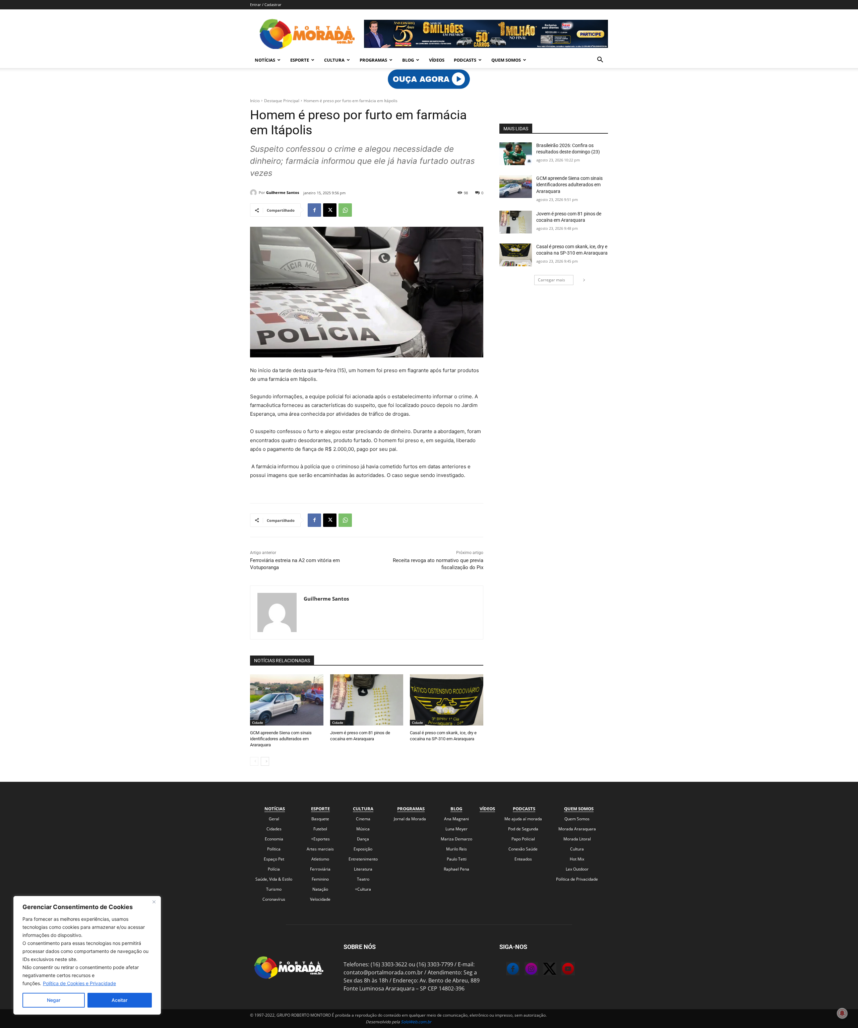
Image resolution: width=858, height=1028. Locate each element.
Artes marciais (320, 849)
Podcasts (465, 60)
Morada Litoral (577, 839)
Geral (274, 819)
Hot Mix (577, 859)
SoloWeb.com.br (416, 1022)
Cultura (334, 60)
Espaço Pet (274, 859)
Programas (373, 60)
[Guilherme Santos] (254, 192)
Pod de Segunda (523, 829)
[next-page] (265, 761)
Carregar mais (551, 280)
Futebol (320, 829)
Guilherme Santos (282, 192)
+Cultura (363, 889)
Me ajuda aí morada (523, 819)
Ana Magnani (456, 819)
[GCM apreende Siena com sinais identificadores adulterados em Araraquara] (286, 700)
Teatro (363, 879)
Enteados (523, 859)
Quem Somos (506, 60)
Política (274, 849)
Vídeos (436, 60)
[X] (329, 210)
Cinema (363, 819)
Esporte (299, 60)
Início (255, 101)
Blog (408, 60)
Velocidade (320, 899)
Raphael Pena (456, 869)
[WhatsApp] (345, 210)
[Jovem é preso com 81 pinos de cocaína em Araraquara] (367, 700)
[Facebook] (314, 210)
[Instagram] (524, 969)
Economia (274, 839)
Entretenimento (363, 859)
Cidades (274, 829)
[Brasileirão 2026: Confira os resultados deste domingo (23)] (515, 153)
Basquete (320, 819)
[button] (600, 60)
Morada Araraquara (577, 829)
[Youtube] (561, 969)
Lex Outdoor (577, 869)
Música (363, 829)
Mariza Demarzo (456, 839)
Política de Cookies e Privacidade (79, 983)
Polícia (274, 869)
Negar (53, 1000)
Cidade (257, 722)
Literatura (363, 869)
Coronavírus (273, 899)
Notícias (265, 60)
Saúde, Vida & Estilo (273, 879)
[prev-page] (254, 761)
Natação (320, 889)
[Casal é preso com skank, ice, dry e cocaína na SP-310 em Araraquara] (446, 700)
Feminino (320, 879)
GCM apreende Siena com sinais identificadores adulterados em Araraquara (281, 738)
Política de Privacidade (577, 879)
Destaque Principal (281, 101)
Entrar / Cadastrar (266, 4)
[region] (87, 955)
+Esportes (320, 839)
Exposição (363, 849)
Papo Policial (523, 839)
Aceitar (119, 1000)
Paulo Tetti (457, 859)
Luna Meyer (456, 829)
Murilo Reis (456, 849)
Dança (363, 839)
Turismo (274, 889)
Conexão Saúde (523, 849)
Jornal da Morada (410, 819)
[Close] (154, 902)
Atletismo (320, 859)
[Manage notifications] (842, 1013)
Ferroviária (320, 869)
